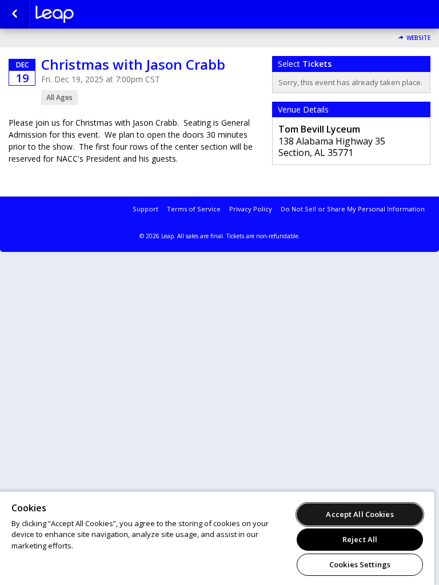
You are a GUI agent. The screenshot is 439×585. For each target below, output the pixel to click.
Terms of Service (194, 209)
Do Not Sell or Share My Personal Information (353, 209)
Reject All (359, 539)
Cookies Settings (359, 564)
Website (418, 38)
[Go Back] (14, 14)
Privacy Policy (250, 209)
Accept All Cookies (359, 514)
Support (145, 209)
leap (92, 14)
